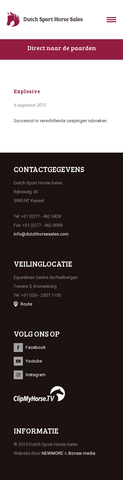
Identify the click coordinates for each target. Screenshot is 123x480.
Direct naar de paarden (61, 48)
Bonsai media (81, 453)
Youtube (34, 361)
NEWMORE (52, 453)
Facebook (36, 347)
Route (26, 304)
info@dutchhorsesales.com (41, 234)
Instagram (35, 374)
